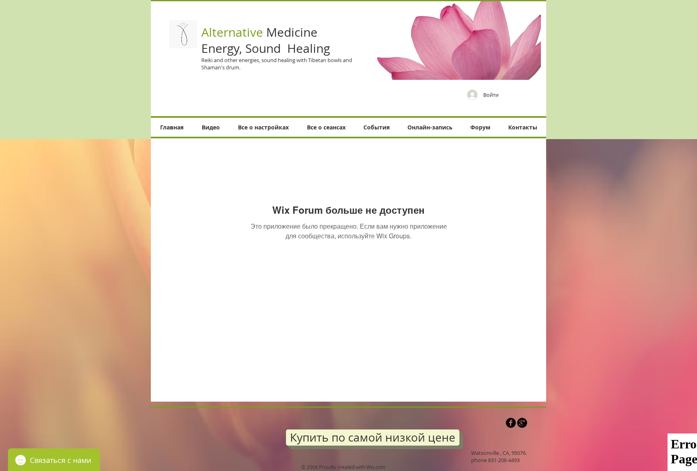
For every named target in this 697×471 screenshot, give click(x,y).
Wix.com (375, 467)
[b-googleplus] (522, 423)
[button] (210, 127)
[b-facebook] (511, 423)
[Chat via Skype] (484, 425)
